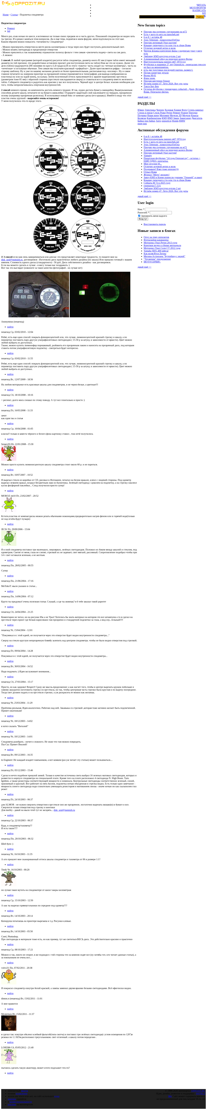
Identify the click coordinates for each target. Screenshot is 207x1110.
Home (6, 14)
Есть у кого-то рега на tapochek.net (161, 34)
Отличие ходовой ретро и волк (160, 48)
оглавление (21, 1093)
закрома (12, 1099)
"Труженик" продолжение (157, 259)
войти (10, 327)
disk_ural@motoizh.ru (12, 259)
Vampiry (148, 155)
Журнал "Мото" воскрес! (156, 174)
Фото (184, 110)
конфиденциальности (21, 1101)
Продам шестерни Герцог (157, 81)
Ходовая (169, 110)
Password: (143, 212)
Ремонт (11, 28)
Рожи (163, 112)
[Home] (23, 4)
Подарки (142, 115)
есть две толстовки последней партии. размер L (168, 70)
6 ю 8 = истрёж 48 (153, 37)
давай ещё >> (144, 97)
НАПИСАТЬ (199, 10)
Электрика (150, 110)
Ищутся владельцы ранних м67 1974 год (165, 61)
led (8, 31)
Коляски (142, 118)
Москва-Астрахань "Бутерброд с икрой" (164, 256)
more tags (142, 123)
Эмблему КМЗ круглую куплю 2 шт (162, 56)
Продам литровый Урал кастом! (160, 42)
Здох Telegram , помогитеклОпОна (162, 40)
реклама (12, 1104)
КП (204, 13)
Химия (177, 110)
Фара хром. (149, 78)
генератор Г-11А (152, 185)
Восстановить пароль (155, 224)
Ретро (169, 112)
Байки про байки (146, 121)
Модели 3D (176, 115)
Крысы (194, 115)
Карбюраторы (154, 118)
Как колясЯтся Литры (155, 253)
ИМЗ (170, 118)
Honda (175, 121)
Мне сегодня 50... (153, 163)
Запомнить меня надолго (154, 216)
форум (24, 1090)
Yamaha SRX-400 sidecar (156, 251)
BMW (182, 121)
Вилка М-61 (150, 75)
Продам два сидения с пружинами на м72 (165, 31)
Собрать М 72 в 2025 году (157, 183)
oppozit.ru (166, 121)
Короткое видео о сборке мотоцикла (162, 245)
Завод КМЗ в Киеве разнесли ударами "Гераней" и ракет (173, 177)
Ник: (141, 209)
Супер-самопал (195, 110)
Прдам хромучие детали (156, 72)
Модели (186, 115)
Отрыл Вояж (150, 172)
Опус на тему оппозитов (156, 237)
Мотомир (164, 115)
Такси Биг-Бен (151, 86)
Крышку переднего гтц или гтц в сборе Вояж (167, 45)
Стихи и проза (145, 112)
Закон (176, 118)
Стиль (156, 112)
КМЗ (164, 118)
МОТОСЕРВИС (152, 261)
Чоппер (160, 110)
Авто (158, 121)
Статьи (14, 14)
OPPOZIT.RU (198, 1090)
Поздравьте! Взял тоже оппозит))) (161, 169)
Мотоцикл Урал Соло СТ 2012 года (162, 248)
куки (56, 1096)
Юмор (141, 110)
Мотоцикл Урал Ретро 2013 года (160, 242)
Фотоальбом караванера (156, 240)
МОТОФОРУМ (198, 7)
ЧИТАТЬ (201, 5)
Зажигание (185, 118)
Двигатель (197, 118)
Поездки (193, 112)
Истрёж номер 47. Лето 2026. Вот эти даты (166, 83)
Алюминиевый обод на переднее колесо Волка (168, 59)
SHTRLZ (200, 1093)
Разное (184, 112)
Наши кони (153, 115)
